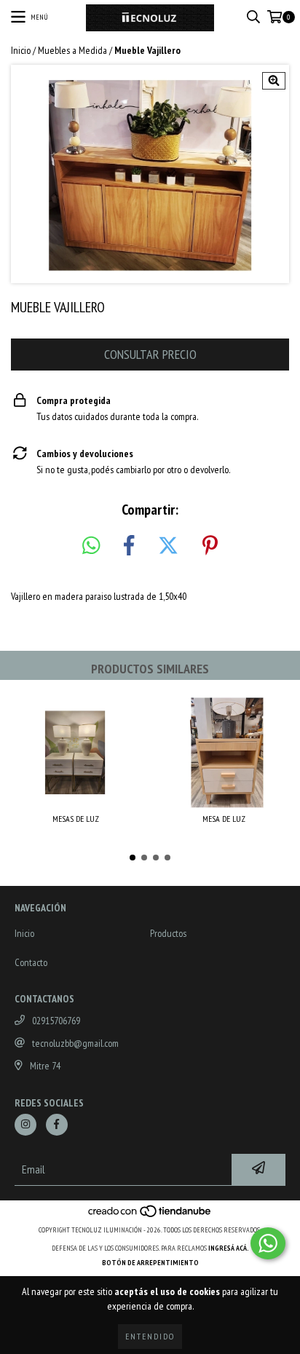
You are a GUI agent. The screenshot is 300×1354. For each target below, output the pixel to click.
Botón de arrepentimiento (150, 1262)
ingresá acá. (228, 1248)
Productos (168, 933)
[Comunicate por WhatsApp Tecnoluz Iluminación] (267, 1243)
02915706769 (56, 1020)
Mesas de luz (75, 818)
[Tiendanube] (150, 1215)
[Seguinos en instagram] (25, 1125)
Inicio (21, 50)
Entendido (150, 1336)
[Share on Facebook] (129, 546)
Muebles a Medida (72, 50)
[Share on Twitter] (168, 546)
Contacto (31, 962)
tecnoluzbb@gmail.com (75, 1043)
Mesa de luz (223, 818)
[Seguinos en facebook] (57, 1125)
